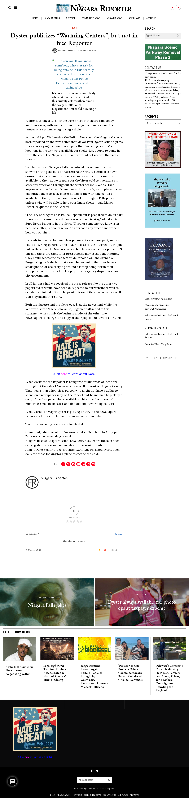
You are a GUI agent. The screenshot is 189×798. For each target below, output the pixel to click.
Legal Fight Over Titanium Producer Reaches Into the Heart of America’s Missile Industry (55, 673)
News (74, 28)
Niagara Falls (96, 120)
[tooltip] (172, 7)
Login (119, 534)
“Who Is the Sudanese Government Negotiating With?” (19, 670)
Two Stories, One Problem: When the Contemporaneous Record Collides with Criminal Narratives (131, 673)
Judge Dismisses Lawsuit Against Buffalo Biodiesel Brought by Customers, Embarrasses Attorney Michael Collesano (94, 676)
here (64, 374)
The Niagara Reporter (105, 788)
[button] (178, 35)
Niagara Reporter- (68, 51)
